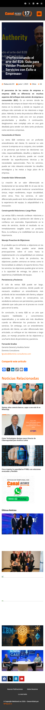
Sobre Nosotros (32, 689)
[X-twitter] (29, 3)
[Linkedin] (33, 3)
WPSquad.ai (7, 704)
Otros (34, 84)
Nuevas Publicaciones (15, 689)
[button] (39, 13)
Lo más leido (22, 694)
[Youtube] (37, 3)
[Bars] (41, 3)
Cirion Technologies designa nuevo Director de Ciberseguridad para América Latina (19, 439)
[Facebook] (25, 3)
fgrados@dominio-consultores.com (16, 354)
